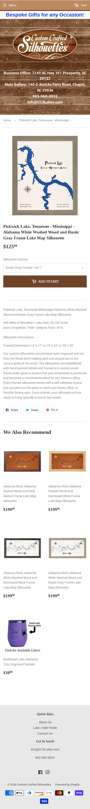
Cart (83, 5)
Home (7, 120)
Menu (12, 5)
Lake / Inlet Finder (45, 728)
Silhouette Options (15, 259)
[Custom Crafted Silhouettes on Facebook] (40, 773)
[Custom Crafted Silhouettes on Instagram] (47, 773)
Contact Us (45, 733)
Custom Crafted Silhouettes (34, 784)
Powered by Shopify (67, 784)
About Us (45, 722)
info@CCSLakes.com (45, 102)
